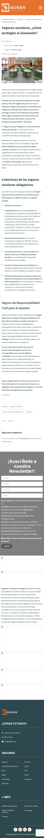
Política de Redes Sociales (8, 811)
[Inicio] (13, 7)
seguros (5, 406)
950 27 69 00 (8, 737)
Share (4, 421)
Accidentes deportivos (10, 766)
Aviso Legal (28, 810)
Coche (26, 766)
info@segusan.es (10, 741)
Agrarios (5, 762)
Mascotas (5, 783)
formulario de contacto (26, 384)
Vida (25, 770)
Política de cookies (31, 806)
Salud (26, 775)
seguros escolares (16, 406)
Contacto (5, 816)
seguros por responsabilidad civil (13, 412)
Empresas (27, 779)
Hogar (4, 775)
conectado (24, 438)
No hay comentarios (11, 54)
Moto (3, 770)
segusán (29, 412)
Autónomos (6, 779)
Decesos (27, 762)
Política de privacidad (9, 806)
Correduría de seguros (8, 19)
